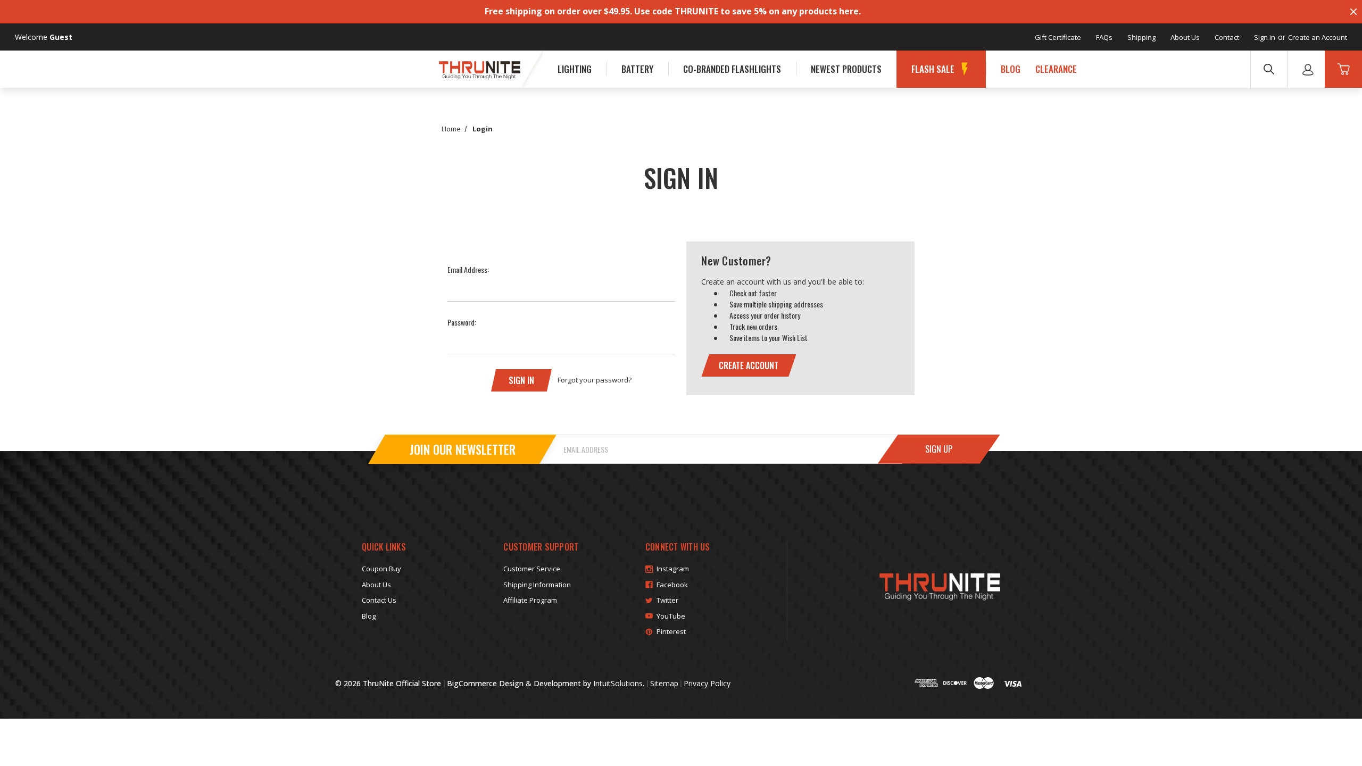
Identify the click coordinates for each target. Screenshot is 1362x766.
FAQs (1104, 37)
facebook (672, 584)
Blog (1010, 69)
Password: (461, 322)
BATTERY (637, 69)
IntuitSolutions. (618, 683)
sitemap (664, 683)
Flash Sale (932, 69)
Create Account (748, 365)
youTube (671, 616)
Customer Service (531, 568)
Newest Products (846, 69)
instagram (673, 568)
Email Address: (468, 269)
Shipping (1141, 37)
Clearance (1056, 69)
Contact (1227, 37)
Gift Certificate (1058, 37)
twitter (667, 600)
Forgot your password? (595, 380)
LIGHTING (575, 69)
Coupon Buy (381, 568)
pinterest (671, 631)
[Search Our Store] (1269, 69)
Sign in (1264, 37)
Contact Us (379, 600)
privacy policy (707, 683)
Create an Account (1317, 37)
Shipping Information (537, 584)
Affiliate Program (530, 600)
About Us (1185, 37)
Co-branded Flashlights (732, 69)
